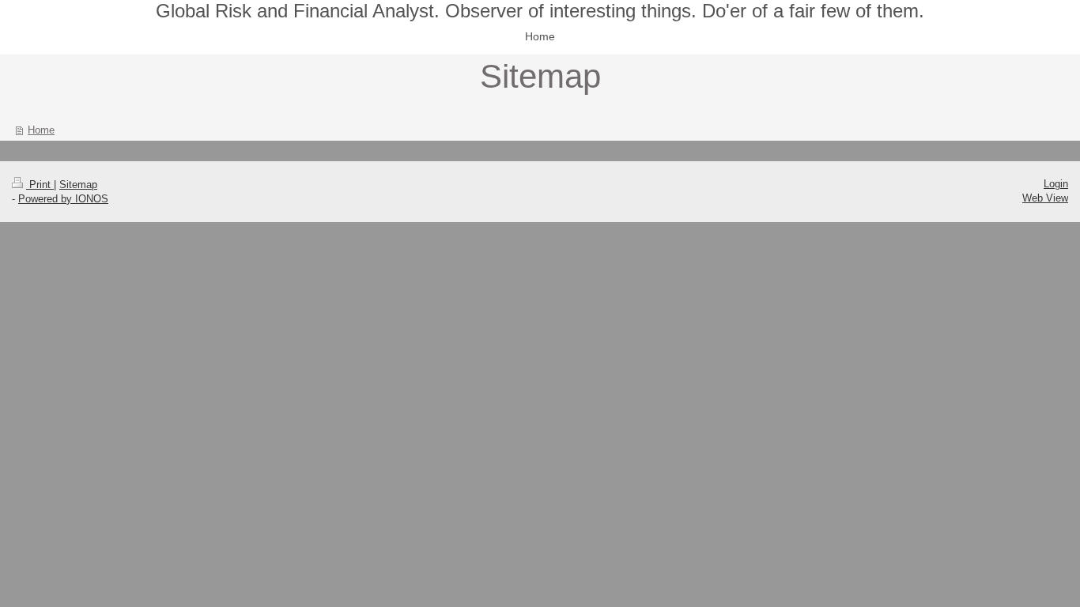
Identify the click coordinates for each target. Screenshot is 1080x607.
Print (40, 184)
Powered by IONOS (63, 199)
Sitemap (78, 184)
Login (1056, 184)
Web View (1045, 198)
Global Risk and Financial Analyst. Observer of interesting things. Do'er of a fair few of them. (540, 10)
